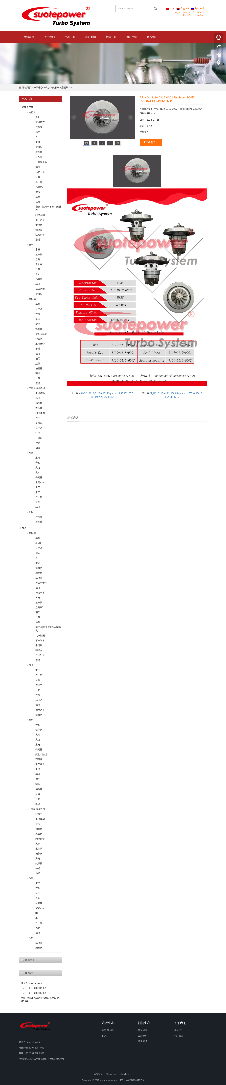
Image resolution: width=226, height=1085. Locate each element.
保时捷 (38, 328)
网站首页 (29, 37)
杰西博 (38, 408)
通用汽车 (40, 289)
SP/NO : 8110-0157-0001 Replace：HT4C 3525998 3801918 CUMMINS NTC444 (185, 464)
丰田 (37, 249)
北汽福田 (40, 214)
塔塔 (37, 239)
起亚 (37, 363)
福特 (37, 166)
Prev (74, 117)
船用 (31, 512)
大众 (37, 274)
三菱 (37, 196)
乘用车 (32, 299)
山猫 (37, 447)
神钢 (37, 442)
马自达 (38, 279)
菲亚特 (38, 338)
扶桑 (37, 201)
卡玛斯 (38, 224)
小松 (37, 398)
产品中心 (70, 37)
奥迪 (37, 318)
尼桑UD (39, 186)
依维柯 (38, 147)
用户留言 (178, 1035)
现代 (37, 191)
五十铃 (38, 181)
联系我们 (152, 37)
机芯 (47, 87)
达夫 (37, 132)
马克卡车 (40, 171)
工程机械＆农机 (37, 388)
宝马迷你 (40, 343)
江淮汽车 (40, 234)
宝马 (37, 323)
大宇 (37, 418)
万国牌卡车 (41, 162)
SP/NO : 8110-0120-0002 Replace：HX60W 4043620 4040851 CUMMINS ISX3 (88, 464)
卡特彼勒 (40, 393)
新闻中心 (111, 37)
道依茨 (38, 422)
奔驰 (37, 117)
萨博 (37, 373)
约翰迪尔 (40, 413)
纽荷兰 (38, 813)
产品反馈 (150, 142)
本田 (37, 487)
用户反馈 (131, 37)
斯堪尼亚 (40, 122)
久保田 (38, 437)
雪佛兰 (38, 264)
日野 (37, 176)
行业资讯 (142, 1041)
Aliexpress (111, 1073)
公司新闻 (142, 1035)
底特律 (38, 157)
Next (130, 117)
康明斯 (64, 87)
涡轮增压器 (27, 107)
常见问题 (142, 1030)
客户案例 (90, 37)
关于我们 (49, 37)
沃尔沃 (38, 127)
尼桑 (37, 259)
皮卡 (31, 244)
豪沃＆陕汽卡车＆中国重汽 (48, 208)
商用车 (55, 87)
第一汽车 (40, 219)
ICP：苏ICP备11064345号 (132, 1080)
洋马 (37, 432)
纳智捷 (38, 368)
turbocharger (125, 1073)
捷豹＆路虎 (41, 333)
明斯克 (38, 229)
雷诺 (37, 142)
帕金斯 (38, 403)
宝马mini (40, 482)
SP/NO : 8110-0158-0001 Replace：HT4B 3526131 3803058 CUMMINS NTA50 (137, 464)
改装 (31, 452)
